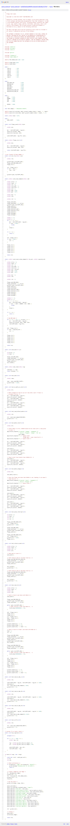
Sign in (67, 2)
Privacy (12, 824)
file (29, 10)
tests (51, 6)
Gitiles (8, 824)
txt (64, 823)
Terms (15, 824)
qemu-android (6, 6)
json (67, 823)
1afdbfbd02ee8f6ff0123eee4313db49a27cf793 (34, 6)
